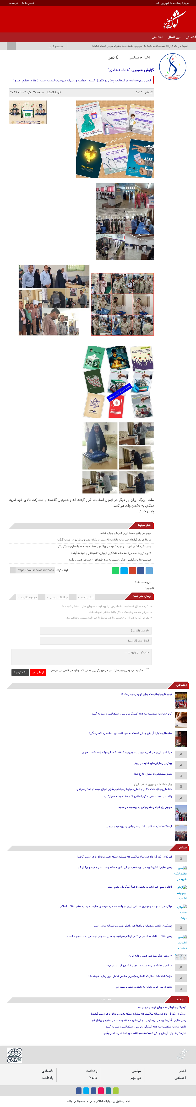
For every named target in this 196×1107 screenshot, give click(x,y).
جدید (180, 999)
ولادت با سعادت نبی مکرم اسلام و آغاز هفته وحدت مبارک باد (137, 796)
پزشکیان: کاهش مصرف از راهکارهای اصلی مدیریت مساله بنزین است (133, 926)
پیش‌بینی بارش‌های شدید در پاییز (153, 763)
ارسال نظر (38, 672)
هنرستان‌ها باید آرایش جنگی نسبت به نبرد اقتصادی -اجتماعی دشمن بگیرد (110, 560)
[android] (116, 1090)
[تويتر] (27, 35)
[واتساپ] (115, 570)
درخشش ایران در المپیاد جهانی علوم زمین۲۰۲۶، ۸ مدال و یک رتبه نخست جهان (127, 752)
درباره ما (13, 3)
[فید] (8, 35)
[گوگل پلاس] (132, 570)
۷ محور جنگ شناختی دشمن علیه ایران (150, 956)
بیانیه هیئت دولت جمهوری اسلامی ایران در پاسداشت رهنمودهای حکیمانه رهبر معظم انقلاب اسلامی (115, 906)
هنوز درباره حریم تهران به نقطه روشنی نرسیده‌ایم (144, 987)
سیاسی (134, 57)
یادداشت (92, 1071)
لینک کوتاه (62, 570)
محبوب (106, 999)
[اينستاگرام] (33, 35)
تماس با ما (28, 3)
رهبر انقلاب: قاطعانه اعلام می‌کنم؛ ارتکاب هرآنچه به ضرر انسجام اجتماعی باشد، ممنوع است (119, 936)
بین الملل (174, 37)
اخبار (146, 57)
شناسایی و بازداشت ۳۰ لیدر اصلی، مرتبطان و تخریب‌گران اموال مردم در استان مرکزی (124, 789)
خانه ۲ (93, 1078)
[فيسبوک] (39, 35)
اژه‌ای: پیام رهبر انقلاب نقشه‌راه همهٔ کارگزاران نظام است (140, 887)
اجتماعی (157, 37)
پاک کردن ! (20, 672)
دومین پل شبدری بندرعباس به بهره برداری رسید (145, 807)
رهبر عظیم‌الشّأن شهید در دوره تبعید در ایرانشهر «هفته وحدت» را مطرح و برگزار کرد (104, 546)
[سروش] (14, 35)
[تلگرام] (149, 570)
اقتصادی (47, 1071)
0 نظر (114, 57)
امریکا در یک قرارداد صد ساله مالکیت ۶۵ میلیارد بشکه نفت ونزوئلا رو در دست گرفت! (104, 540)
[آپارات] (20, 35)
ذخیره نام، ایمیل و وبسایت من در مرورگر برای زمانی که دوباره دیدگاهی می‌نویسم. (96, 670)
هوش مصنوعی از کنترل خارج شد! (153, 774)
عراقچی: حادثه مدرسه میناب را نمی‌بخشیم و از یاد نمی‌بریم (139, 966)
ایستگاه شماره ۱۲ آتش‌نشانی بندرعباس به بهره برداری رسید (138, 826)
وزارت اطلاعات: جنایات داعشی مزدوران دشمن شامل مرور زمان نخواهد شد (130, 976)
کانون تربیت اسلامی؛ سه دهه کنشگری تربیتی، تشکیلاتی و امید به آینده (111, 553)
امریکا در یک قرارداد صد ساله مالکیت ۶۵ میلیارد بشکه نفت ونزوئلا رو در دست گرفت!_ (139, 46)
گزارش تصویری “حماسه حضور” (131, 70)
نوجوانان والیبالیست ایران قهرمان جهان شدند (126, 533)
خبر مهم (136, 1078)
